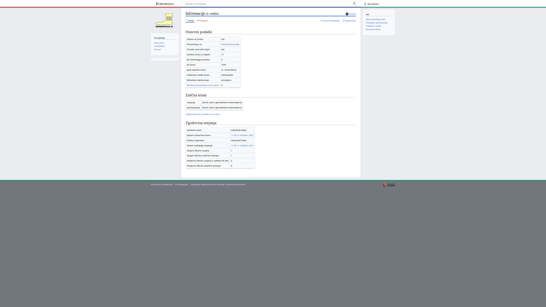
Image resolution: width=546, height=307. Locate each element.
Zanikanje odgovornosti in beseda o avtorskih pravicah (217, 184)
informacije (232, 44)
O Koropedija (181, 184)
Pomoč (352, 13)
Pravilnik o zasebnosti (162, 184)
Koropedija (165, 3)
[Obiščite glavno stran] (165, 20)
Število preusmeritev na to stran (203, 85)
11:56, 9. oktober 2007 (242, 135)
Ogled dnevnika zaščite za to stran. (203, 114)
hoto (223, 44)
